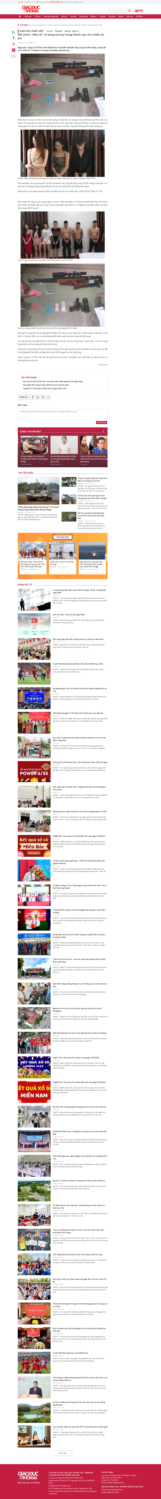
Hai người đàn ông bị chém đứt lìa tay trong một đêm (46, 385)
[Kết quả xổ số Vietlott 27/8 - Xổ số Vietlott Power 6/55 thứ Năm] (34, 772)
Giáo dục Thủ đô (139, 10)
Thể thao (139, 16)
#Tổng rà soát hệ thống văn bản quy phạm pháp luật (64, 25)
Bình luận (13, 49)
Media (121, 16)
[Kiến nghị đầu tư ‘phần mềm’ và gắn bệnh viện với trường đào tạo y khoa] (34, 797)
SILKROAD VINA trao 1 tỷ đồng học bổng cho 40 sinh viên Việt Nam (79, 1132)
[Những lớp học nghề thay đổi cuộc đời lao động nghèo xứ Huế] (34, 821)
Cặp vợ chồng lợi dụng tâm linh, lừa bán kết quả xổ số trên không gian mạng (64, 459)
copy (48, 397)
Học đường (83, 16)
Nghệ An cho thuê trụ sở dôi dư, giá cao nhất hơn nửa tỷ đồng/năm (77, 1009)
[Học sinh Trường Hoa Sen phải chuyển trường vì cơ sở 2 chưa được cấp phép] (34, 747)
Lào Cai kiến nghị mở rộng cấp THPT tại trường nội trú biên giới (80, 1427)
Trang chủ (20, 16)
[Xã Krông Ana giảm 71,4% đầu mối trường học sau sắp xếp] (34, 723)
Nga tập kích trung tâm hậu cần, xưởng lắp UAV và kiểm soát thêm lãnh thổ (61, 564)
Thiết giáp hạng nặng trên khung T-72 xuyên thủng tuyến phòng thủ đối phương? (38, 508)
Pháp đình (59, 31)
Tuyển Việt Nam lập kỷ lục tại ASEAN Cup (70, 1353)
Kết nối (64, 16)
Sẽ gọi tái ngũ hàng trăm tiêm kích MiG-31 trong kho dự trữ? (92, 479)
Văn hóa (129, 16)
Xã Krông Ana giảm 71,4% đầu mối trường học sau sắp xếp (78, 713)
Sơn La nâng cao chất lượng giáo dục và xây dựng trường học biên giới (79, 1329)
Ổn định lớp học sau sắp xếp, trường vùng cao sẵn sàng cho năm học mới (79, 1206)
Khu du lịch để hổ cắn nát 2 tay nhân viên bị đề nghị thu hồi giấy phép (53, 381)
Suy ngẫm (24, 566)
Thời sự (38, 16)
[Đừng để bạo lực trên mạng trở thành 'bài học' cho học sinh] (94, 445)
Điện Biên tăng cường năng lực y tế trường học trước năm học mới (80, 985)
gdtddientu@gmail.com (74, 2)
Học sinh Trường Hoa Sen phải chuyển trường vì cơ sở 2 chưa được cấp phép (79, 739)
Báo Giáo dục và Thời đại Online (31, 9)
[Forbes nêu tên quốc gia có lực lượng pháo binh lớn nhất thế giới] (69, 499)
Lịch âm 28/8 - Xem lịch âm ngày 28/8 (68, 615)
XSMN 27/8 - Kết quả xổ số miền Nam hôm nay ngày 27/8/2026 (79, 1082)
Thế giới (102, 16)
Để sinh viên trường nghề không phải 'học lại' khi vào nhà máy (79, 1107)
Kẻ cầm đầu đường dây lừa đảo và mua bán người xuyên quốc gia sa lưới (33, 459)
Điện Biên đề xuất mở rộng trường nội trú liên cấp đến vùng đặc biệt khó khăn (78, 1477)
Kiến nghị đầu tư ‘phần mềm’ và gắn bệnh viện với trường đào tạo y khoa (79, 788)
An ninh (50, 31)
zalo (13, 31)
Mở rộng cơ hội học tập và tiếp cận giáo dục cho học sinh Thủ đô (80, 1280)
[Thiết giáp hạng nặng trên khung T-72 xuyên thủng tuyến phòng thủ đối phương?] (38, 491)
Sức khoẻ (112, 16)
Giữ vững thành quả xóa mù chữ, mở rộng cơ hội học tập (77, 1255)
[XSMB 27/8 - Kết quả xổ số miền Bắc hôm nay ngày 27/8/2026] (34, 846)
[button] (62, 576)
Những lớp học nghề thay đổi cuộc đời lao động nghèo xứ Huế (79, 812)
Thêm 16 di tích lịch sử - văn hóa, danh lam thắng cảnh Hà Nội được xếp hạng (79, 960)
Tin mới (13, 56)
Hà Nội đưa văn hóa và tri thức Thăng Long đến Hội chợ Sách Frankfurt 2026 (79, 936)
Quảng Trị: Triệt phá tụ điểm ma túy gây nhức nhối (44, 388)
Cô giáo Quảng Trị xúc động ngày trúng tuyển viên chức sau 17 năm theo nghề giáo (80, 886)
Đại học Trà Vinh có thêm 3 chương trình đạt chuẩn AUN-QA (79, 1181)
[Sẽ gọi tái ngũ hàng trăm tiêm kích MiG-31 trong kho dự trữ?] (69, 482)
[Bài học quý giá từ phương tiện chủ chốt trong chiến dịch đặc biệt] (69, 517)
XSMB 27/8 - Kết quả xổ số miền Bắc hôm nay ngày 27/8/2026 (79, 836)
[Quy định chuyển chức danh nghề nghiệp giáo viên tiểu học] (92, 551)
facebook (13, 37)
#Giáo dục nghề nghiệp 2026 (37, 25)
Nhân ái (93, 16)
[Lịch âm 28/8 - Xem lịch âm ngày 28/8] (34, 624)
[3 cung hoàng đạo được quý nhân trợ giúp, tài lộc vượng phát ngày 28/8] (34, 600)
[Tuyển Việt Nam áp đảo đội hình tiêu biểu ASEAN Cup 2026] (34, 674)
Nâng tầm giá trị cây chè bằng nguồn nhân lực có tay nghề (78, 1451)
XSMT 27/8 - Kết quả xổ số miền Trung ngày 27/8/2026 (76, 1058)
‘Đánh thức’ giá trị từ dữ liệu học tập (32, 563)
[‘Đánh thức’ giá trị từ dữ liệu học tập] (33, 551)
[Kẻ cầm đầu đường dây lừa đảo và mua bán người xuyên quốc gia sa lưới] (34, 445)
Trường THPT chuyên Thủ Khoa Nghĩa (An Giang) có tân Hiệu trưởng (79, 911)
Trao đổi (73, 16)
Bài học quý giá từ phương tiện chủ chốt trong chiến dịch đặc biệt (91, 515)
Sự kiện (24, 25)
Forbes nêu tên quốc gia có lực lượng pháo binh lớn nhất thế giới (92, 497)
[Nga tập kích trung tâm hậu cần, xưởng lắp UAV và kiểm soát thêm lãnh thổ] (62, 551)
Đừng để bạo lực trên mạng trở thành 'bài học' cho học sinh (93, 457)
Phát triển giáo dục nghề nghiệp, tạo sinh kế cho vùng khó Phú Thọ (80, 1157)
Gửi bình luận (101, 422)
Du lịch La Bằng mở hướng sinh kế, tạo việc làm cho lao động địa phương (79, 1403)
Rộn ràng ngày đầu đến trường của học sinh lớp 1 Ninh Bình (78, 639)
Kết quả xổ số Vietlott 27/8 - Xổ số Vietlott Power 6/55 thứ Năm (80, 762)
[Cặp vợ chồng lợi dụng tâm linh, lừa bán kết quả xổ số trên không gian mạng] (64, 445)
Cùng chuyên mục (31, 431)
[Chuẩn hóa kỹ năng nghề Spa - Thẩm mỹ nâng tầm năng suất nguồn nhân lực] (34, 870)
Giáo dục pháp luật (50, 16)
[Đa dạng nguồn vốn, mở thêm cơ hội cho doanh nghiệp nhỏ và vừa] (34, 698)
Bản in (13, 43)
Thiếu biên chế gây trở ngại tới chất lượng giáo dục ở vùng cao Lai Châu (80, 1305)
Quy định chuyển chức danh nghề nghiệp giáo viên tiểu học (91, 564)
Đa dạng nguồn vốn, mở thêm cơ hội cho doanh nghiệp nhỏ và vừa (80, 689)
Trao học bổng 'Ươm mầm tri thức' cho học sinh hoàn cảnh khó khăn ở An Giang (78, 1231)
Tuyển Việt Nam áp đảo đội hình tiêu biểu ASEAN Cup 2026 (78, 664)
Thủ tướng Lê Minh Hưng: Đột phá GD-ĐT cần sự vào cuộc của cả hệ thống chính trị (80, 1379)
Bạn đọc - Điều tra (72, 31)
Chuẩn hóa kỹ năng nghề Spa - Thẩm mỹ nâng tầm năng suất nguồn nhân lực (79, 862)
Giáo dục (28, 16)
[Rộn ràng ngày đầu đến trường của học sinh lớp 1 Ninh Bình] (34, 649)
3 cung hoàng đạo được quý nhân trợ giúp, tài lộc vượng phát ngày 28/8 (79, 591)
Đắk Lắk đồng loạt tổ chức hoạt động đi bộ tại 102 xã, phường (79, 1033)
